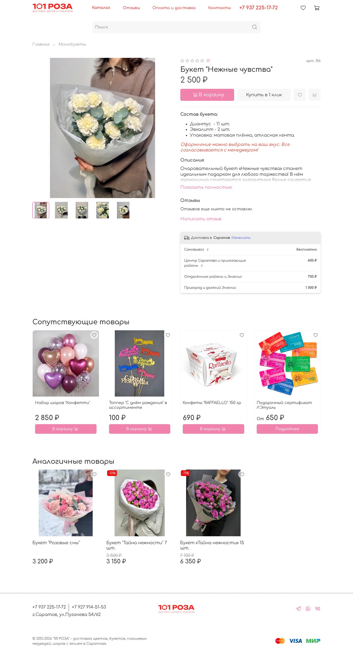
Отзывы (131, 8)
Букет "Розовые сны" (56, 542)
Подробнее (287, 429)
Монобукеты (72, 44)
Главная (40, 44)
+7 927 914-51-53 (89, 607)
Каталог (101, 8)
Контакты (219, 8)
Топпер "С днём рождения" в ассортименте (138, 405)
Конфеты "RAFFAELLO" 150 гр (212, 403)
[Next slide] (165, 128)
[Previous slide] (40, 128)
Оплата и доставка (174, 8)
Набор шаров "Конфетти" (62, 403)
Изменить (240, 238)
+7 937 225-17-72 (258, 8)
